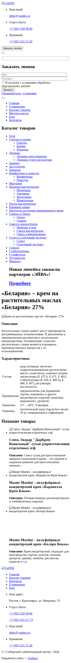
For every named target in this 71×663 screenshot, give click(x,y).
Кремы (21, 146)
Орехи (21, 217)
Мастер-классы (19, 113)
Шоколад (15, 261)
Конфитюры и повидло (24, 173)
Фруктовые (24, 197)
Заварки (14, 163)
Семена (21, 220)
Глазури (22, 142)
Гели (12, 136)
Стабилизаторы (19, 251)
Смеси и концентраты (23, 224)
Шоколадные (25, 200)
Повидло (22, 180)
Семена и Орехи (19, 213)
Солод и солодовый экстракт (28, 237)
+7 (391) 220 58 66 (20, 28)
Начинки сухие (26, 227)
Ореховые (23, 193)
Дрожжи (14, 153)
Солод (21, 241)
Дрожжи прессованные (32, 156)
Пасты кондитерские (22, 203)
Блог (12, 116)
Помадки (22, 149)
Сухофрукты (17, 254)
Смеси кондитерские (30, 230)
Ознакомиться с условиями (19, 93)
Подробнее (20, 283)
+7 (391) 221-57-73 (21, 619)
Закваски (15, 169)
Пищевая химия (19, 207)
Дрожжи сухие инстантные (34, 159)
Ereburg (33, 658)
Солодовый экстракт (30, 244)
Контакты (15, 120)
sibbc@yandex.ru (19, 15)
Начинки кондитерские (24, 186)
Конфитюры (25, 176)
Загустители (17, 166)
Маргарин (15, 183)
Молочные (23, 190)
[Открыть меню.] (3, 97)
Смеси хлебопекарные (31, 234)
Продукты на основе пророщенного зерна (36, 210)
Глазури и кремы (20, 139)
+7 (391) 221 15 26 (20, 41)
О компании (17, 106)
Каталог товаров (19, 110)
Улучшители (17, 257)
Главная (14, 103)
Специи (14, 247)
